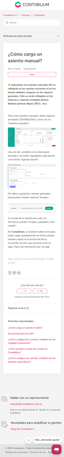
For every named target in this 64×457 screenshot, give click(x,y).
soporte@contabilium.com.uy (26, 404)
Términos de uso (37, 452)
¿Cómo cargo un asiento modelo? (25, 327)
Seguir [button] (32, 74)
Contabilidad (39, 15)
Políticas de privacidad (16, 452)
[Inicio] (32, 7)
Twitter (14, 273)
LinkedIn (19, 273)
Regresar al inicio (16, 308)
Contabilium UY (10, 15)
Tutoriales (25, 15)
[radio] (24, 291)
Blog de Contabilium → (24, 429)
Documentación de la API (21, 333)
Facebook (10, 273)
